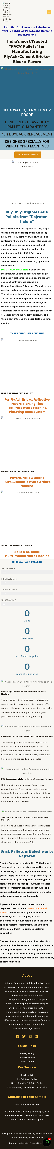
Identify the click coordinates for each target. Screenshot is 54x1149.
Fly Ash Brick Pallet (27, 1079)
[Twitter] (24, 1036)
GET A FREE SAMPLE (28, 154)
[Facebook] (17, 1036)
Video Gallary (27, 1061)
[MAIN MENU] (49, 12)
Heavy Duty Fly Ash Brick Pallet (27, 1083)
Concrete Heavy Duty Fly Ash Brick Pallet (27, 1087)
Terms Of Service (27, 1057)
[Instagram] (30, 1036)
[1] (47, 1143)
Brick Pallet (27, 1075)
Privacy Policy (27, 1053)
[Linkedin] (36, 1036)
